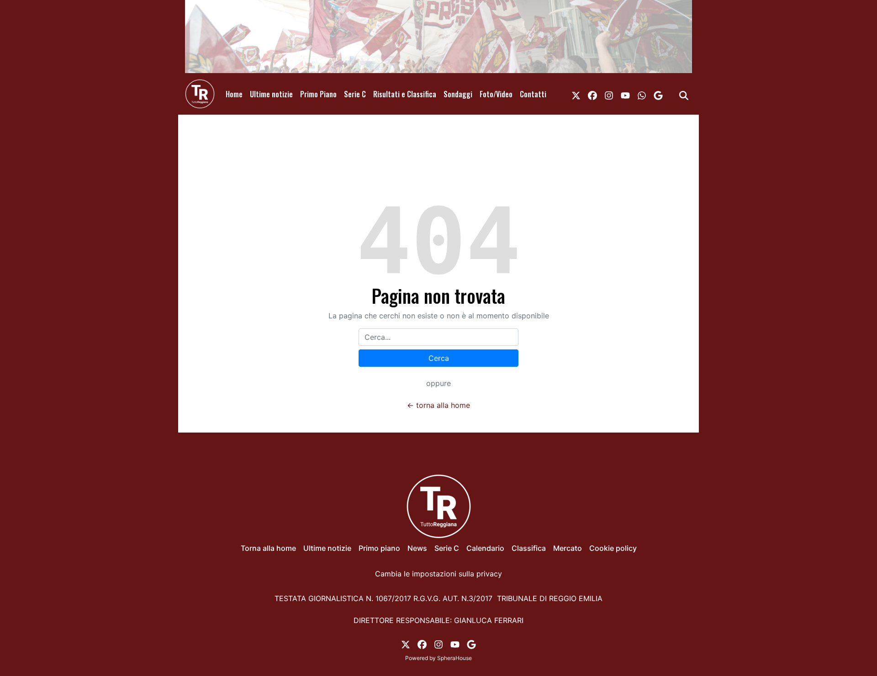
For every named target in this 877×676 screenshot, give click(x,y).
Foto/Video (496, 94)
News (417, 548)
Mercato (567, 548)
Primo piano (379, 548)
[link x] (576, 94)
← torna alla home (438, 405)
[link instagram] (609, 94)
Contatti (533, 94)
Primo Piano (318, 94)
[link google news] (658, 94)
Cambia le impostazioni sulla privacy (438, 573)
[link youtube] (625, 94)
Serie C (355, 94)
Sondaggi (458, 94)
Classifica (529, 548)
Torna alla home (268, 548)
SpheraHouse (454, 658)
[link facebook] (592, 94)
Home (234, 94)
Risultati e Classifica (404, 94)
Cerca (438, 358)
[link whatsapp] (642, 94)
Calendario (485, 548)
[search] (684, 94)
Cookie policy (613, 548)
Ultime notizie (271, 94)
